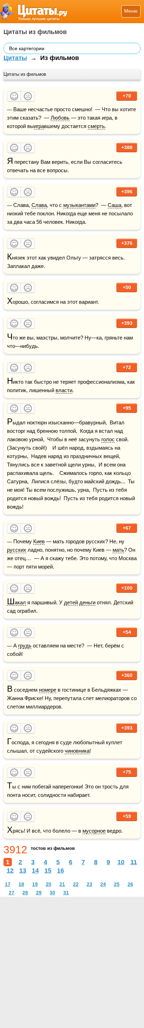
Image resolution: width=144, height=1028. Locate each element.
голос (108, 439)
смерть (96, 126)
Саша (114, 205)
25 (117, 884)
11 (133, 862)
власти (64, 390)
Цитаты (15, 57)
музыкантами (79, 205)
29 (39, 892)
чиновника (77, 751)
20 (48, 884)
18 (21, 884)
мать (118, 550)
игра (39, 126)
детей (71, 602)
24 (103, 884)
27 (11, 892)
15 (47, 870)
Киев (39, 541)
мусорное (94, 831)
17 (7, 884)
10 (120, 862)
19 (35, 884)
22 (76, 884)
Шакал (16, 602)
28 (25, 892)
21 (62, 884)
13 (22, 870)
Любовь (60, 118)
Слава (39, 205)
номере (47, 690)
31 (66, 892)
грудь (24, 646)
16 (60, 870)
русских (16, 550)
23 (89, 884)
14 (35, 870)
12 (10, 870)
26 (130, 884)
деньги (87, 602)
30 (52, 892)
